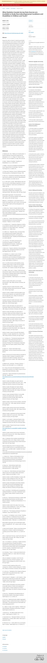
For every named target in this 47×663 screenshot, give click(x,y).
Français (4, 639)
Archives (7, 8)
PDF (31, 20)
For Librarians (4, 650)
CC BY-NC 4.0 (33, 51)
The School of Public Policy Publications (12, 5)
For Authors (4, 648)
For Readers (4, 646)
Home (3, 8)
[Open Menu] (2, 5)
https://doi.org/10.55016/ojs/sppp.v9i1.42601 (14, 33)
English (4, 637)
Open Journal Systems (7, 630)
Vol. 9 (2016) (13, 8)
